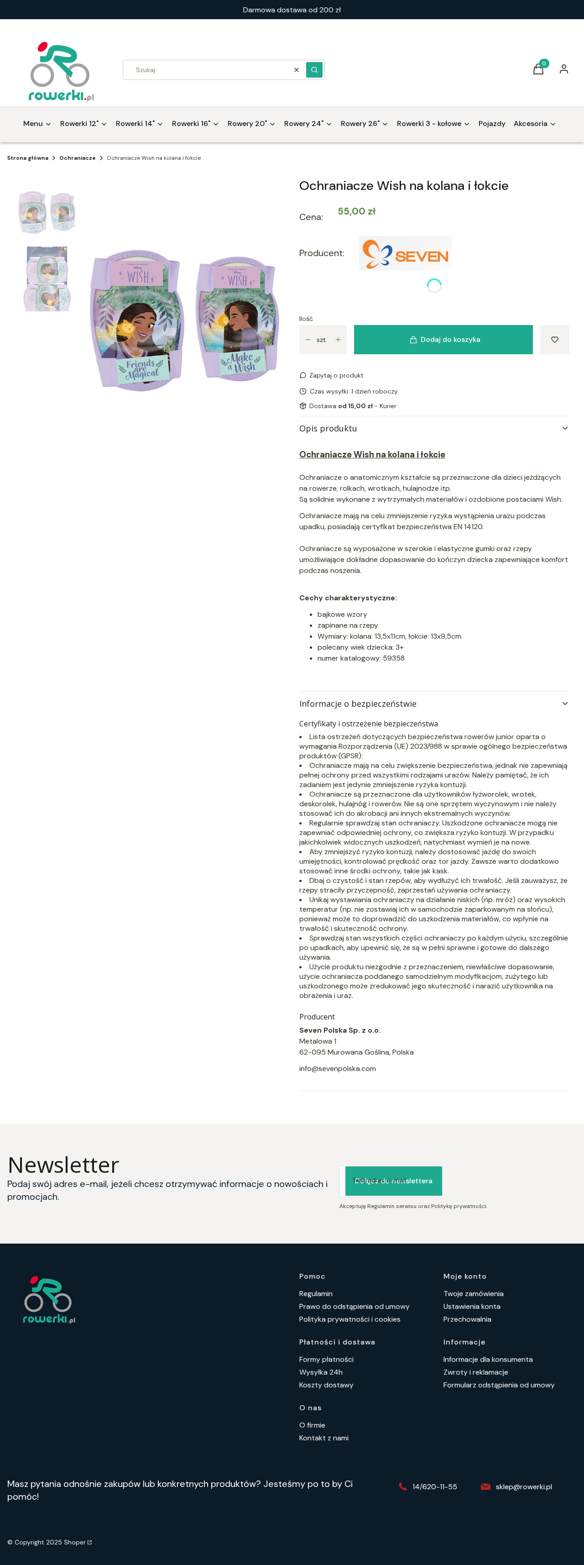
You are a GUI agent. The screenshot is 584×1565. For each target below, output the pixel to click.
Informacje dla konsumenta (488, 1359)
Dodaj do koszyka (450, 339)
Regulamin (316, 1293)
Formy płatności (326, 1359)
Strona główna (27, 158)
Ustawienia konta (472, 1306)
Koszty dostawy (326, 1385)
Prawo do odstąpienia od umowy (354, 1306)
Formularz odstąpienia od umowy (499, 1385)
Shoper (75, 1542)
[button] (314, 70)
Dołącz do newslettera (394, 1181)
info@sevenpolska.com (337, 1068)
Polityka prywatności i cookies (350, 1319)
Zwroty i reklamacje (475, 1372)
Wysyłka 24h (321, 1372)
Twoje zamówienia (473, 1293)
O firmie (312, 1425)
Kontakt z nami (324, 1438)
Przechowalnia (467, 1319)
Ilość (306, 319)
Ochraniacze (77, 158)
